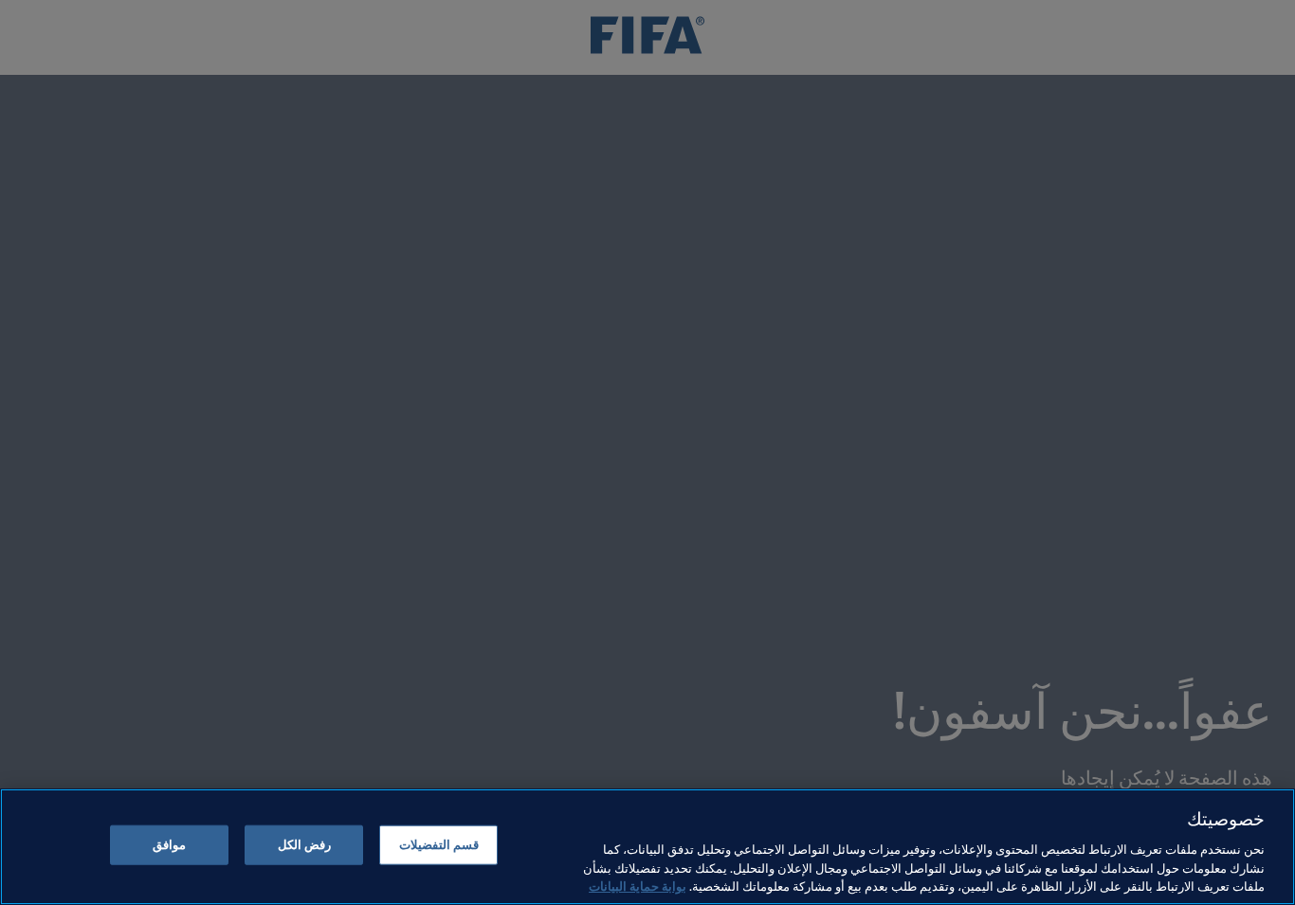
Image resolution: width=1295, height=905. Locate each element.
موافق (169, 845)
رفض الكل (304, 845)
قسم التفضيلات (439, 845)
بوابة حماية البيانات (637, 886)
